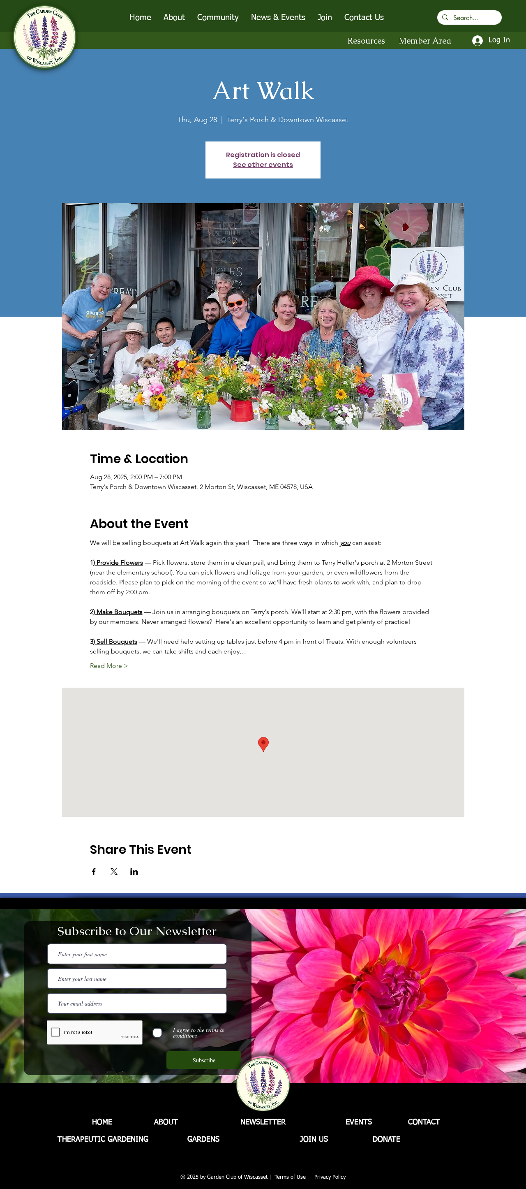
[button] (174, 17)
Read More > (109, 666)
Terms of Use (290, 1177)
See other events (263, 164)
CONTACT (424, 1122)
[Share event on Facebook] (94, 871)
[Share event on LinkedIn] (134, 871)
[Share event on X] (114, 871)
